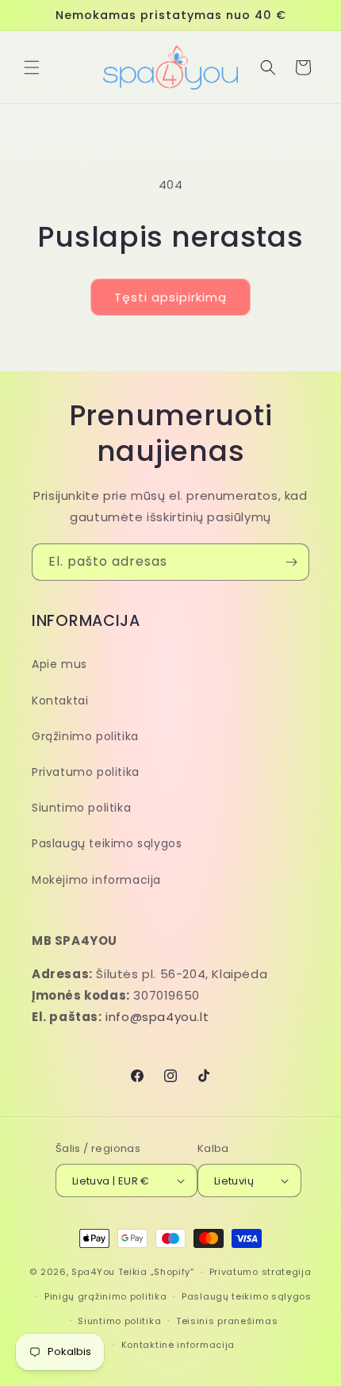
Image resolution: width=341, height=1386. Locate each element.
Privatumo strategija (260, 1271)
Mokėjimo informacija (96, 880)
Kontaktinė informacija (178, 1344)
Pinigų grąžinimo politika (105, 1296)
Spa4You (93, 1271)
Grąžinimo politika (85, 736)
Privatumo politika (86, 772)
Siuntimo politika (81, 808)
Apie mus (59, 664)
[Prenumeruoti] (291, 562)
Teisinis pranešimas (227, 1321)
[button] (31, 67)
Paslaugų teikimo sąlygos (107, 843)
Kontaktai (60, 700)
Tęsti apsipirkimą (170, 297)
